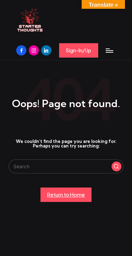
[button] (78, 50)
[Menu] (109, 50)
